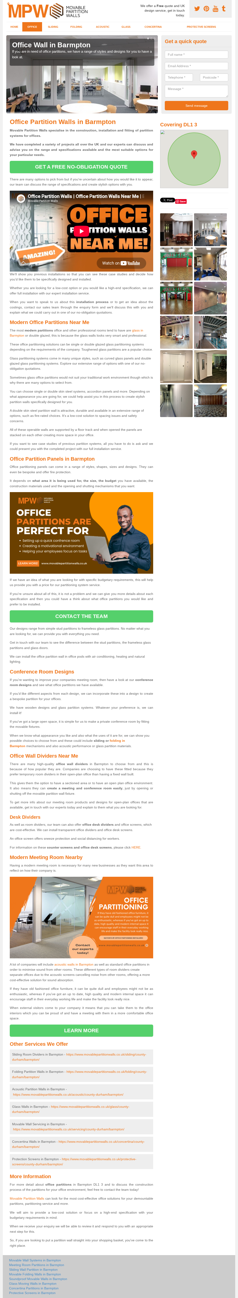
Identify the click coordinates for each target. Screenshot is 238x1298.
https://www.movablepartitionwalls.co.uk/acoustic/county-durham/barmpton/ (68, 1094)
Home (14, 26)
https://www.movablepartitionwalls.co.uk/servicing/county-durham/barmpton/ (68, 1129)
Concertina (153, 26)
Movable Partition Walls (27, 1198)
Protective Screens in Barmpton (32, 1293)
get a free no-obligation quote (81, 167)
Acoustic (102, 26)
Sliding (53, 26)
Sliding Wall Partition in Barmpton (33, 1269)
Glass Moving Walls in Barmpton (32, 1283)
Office (32, 26)
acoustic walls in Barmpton (73, 964)
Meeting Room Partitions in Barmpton (36, 1265)
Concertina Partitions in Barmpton (34, 1288)
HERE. (136, 847)
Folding (76, 26)
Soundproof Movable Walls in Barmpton (38, 1279)
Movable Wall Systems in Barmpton (35, 1260)
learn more (81, 1030)
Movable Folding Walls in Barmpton (35, 1274)
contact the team (81, 616)
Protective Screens (201, 26)
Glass (126, 26)
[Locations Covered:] (8, 4)
